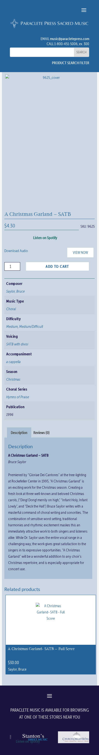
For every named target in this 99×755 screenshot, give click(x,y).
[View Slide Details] (76, 743)
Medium (12, 326)
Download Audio (16, 250)
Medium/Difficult (31, 326)
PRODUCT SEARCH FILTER (70, 62)
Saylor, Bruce (15, 291)
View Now (80, 252)
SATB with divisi (17, 344)
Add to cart (57, 266)
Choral (11, 308)
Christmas (13, 379)
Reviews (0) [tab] (41, 432)
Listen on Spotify (45, 237)
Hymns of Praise (17, 396)
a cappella (13, 361)
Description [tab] (19, 432)
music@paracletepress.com (69, 38)
